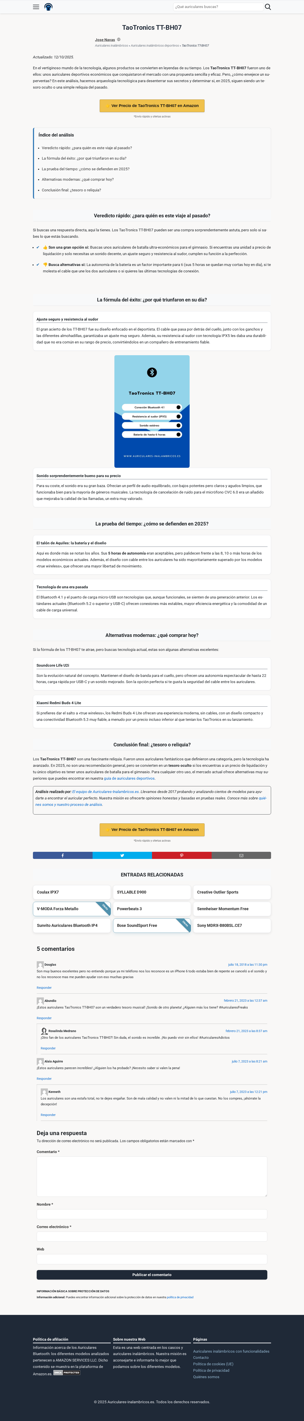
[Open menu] (36, 7)
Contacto (201, 1357)
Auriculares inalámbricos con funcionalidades (231, 1351)
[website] (118, 40)
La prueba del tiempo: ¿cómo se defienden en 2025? (86, 169)
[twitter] (122, 855)
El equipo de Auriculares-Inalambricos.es (105, 791)
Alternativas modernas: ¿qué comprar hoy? (78, 179)
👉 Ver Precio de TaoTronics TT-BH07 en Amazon (152, 105)
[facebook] (63, 855)
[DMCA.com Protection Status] (66, 1374)
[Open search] (268, 7)
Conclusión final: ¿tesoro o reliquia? (71, 190)
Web (40, 1249)
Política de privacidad (211, 1370)
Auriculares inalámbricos (111, 45)
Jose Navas (105, 40)
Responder (44, 988)
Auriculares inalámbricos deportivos (155, 45)
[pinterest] (182, 855)
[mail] (241, 855)
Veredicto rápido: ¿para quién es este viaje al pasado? (87, 148)
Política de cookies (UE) (213, 1364)
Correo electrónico (54, 1227)
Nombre (45, 1204)
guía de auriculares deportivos (129, 778)
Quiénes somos (206, 1377)
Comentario (48, 1151)
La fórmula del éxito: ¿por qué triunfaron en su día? (84, 158)
